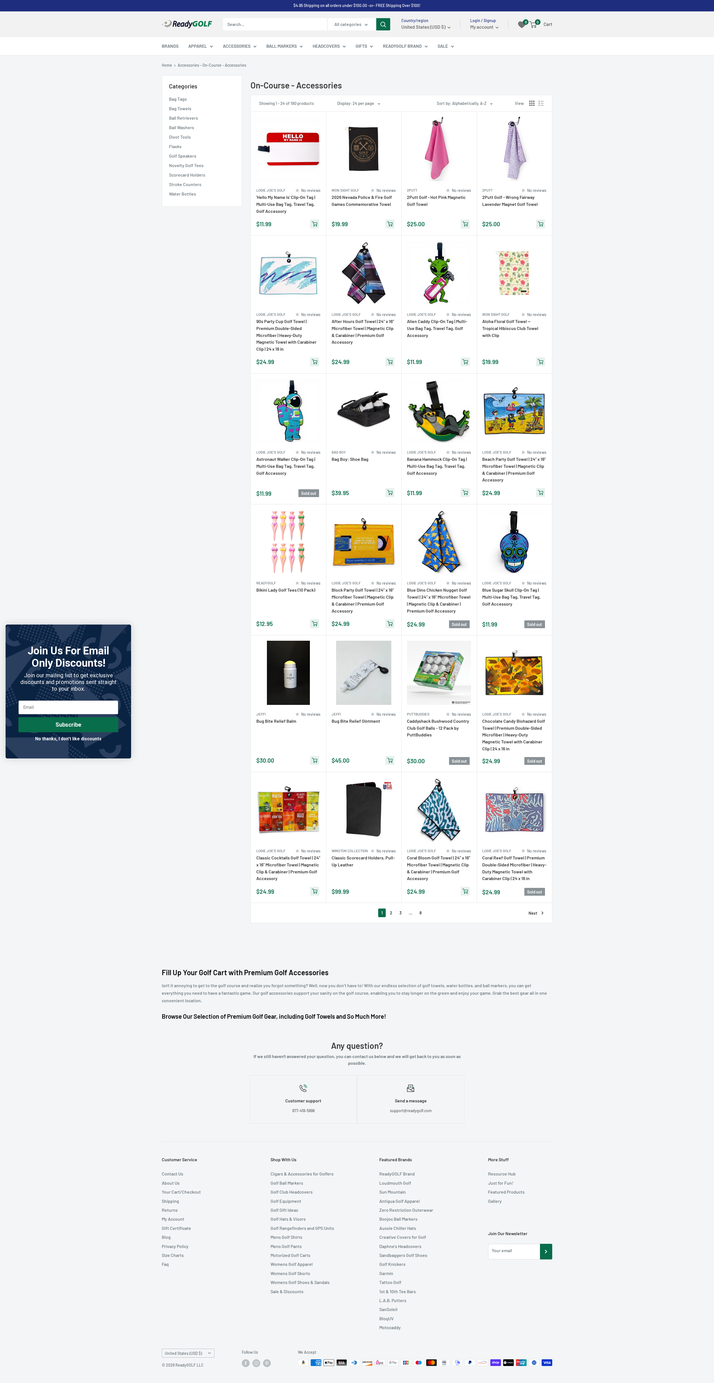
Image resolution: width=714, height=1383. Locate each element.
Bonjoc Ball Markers (398, 1218)
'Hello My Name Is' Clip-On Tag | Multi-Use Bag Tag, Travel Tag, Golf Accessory (285, 204)
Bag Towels (180, 108)
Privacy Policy (175, 1246)
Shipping (170, 1201)
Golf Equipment (286, 1201)
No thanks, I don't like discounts (68, 738)
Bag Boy (339, 452)
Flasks (175, 146)
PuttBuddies (418, 714)
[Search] (383, 24)
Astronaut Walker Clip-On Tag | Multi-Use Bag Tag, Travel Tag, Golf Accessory (285, 466)
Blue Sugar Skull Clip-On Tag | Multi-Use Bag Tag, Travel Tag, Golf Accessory (511, 596)
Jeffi (261, 714)
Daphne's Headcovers (400, 1246)
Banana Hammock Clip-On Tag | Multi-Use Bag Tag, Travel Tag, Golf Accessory (437, 466)
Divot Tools (180, 136)
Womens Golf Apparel (292, 1264)
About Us (171, 1183)
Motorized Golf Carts (290, 1255)
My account (482, 27)
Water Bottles (182, 193)
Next (533, 912)
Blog (166, 1237)
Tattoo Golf (390, 1282)
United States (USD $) (183, 1353)
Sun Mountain (392, 1191)
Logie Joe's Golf (270, 190)
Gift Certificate (176, 1228)
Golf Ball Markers (287, 1183)
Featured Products (506, 1191)
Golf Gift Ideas (284, 1210)
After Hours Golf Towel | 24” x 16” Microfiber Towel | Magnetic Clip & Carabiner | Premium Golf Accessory (363, 331)
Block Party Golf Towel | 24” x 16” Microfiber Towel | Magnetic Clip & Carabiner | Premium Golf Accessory (363, 600)
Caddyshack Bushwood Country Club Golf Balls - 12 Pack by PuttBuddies (438, 728)
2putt (412, 190)
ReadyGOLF (266, 583)
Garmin (386, 1273)
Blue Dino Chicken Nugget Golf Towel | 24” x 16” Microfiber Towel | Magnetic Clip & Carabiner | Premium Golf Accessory (439, 600)
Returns (170, 1210)
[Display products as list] (541, 103)
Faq (165, 1264)
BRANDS (170, 46)
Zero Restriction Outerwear (406, 1210)
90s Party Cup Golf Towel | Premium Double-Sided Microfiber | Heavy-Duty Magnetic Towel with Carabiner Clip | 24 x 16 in (286, 335)
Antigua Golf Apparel (399, 1201)
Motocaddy (390, 1327)
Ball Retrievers (183, 118)
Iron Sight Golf (345, 190)
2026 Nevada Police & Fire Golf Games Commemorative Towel (362, 200)
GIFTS (361, 46)
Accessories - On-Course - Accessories (212, 65)
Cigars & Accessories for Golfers (302, 1173)
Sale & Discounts (287, 1291)
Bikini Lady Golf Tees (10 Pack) (285, 589)
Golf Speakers (182, 155)
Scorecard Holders (187, 174)
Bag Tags (178, 99)
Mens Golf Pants (286, 1246)
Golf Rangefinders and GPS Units (302, 1228)
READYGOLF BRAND (402, 46)
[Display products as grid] (531, 103)
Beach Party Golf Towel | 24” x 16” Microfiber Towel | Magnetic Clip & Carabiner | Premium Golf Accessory (514, 469)
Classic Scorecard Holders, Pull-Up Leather (363, 861)
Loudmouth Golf (395, 1183)
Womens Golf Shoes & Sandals (300, 1282)
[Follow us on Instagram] (256, 1363)
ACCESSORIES (236, 46)
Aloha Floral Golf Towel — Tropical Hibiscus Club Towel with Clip (510, 328)
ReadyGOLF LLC (189, 1365)
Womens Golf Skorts (290, 1273)
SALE (443, 46)
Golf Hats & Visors (288, 1218)
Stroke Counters (185, 184)
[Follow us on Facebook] (246, 1363)
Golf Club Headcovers (292, 1191)
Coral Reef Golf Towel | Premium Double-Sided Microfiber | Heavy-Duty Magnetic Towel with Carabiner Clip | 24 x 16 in (514, 868)
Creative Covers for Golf (402, 1237)
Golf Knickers (392, 1264)
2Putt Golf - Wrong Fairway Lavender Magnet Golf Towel (510, 200)
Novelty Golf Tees (186, 165)
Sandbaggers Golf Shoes (403, 1255)
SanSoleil (388, 1309)
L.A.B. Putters (392, 1300)
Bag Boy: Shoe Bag (350, 459)
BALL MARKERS (281, 46)
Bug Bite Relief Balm (276, 721)
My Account (173, 1218)
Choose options (389, 892)
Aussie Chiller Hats (397, 1228)
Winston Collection (350, 851)
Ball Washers (181, 127)
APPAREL (197, 46)
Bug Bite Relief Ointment (356, 721)
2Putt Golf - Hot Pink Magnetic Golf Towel (436, 200)
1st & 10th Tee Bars (397, 1291)
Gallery (495, 1201)
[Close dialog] (124, 632)
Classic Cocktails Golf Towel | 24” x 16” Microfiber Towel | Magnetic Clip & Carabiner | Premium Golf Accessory (288, 868)
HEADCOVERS (326, 46)
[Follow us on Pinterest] (267, 1363)
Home (167, 65)
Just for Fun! (500, 1183)
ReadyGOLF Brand (397, 1173)
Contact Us (172, 1173)
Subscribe (68, 724)
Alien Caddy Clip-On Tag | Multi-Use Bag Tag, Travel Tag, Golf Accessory (437, 328)
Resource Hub (502, 1173)
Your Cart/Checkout (181, 1191)
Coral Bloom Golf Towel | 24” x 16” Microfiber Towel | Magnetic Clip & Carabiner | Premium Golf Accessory (438, 868)
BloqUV (386, 1318)
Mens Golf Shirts (286, 1237)
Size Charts (173, 1255)
